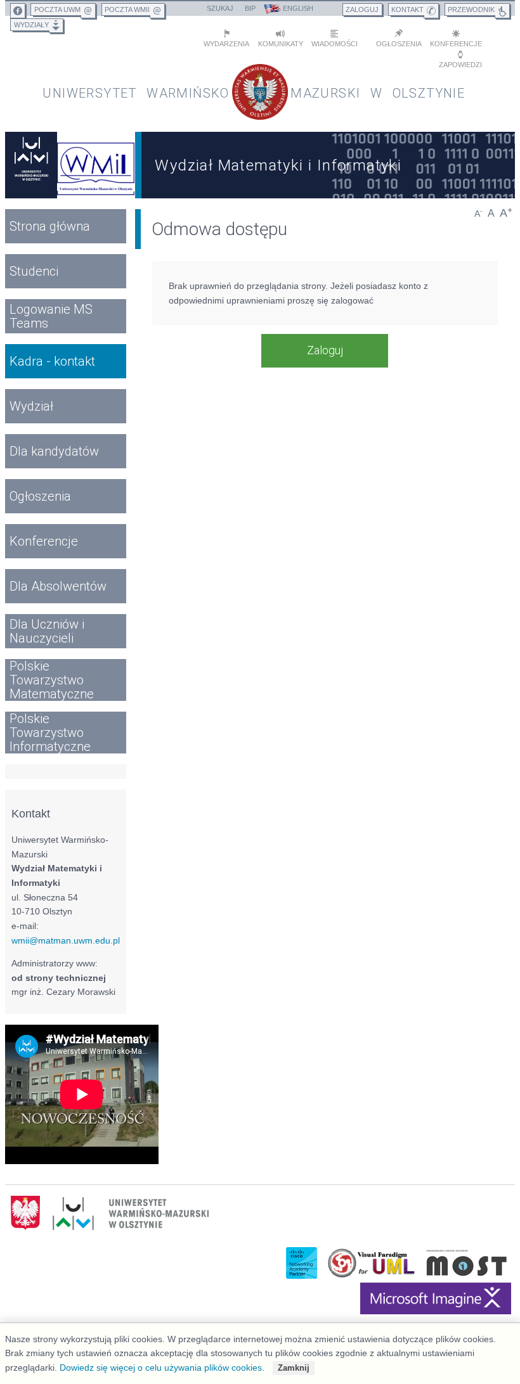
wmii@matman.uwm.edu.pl (65, 940)
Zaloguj (325, 350)
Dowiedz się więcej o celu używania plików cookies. (162, 1367)
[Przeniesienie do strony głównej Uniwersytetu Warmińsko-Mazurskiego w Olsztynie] (31, 165)
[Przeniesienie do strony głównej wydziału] (96, 165)
